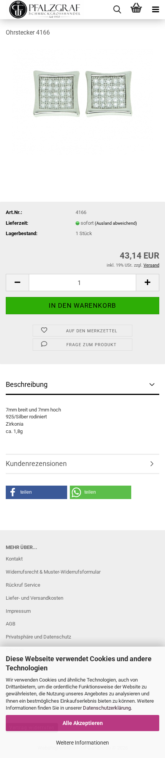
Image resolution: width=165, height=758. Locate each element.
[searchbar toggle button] (117, 9)
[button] (17, 282)
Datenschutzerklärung (107, 708)
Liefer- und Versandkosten (34, 598)
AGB (10, 624)
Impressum (18, 611)
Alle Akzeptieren (83, 723)
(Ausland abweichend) (116, 223)
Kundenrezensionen (36, 463)
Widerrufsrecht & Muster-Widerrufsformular (53, 572)
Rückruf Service (23, 585)
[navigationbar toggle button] (155, 9)
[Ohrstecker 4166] (82, 101)
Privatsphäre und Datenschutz (38, 637)
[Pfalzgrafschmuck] (42, 9)
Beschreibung (27, 384)
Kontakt (14, 559)
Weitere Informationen (82, 743)
